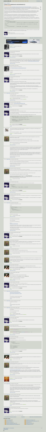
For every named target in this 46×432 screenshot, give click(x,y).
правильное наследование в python (10, 423)
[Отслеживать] (40, 9)
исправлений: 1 (24, 314)
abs (10, 124)
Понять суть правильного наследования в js (14, 4)
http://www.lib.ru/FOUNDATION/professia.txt (15, 292)
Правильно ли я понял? (29, 423)
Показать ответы (11, 230)
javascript (6, 5)
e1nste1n (11, 73)
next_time (11, 133)
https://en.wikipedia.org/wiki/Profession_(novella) (16, 293)
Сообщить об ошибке (5, 428)
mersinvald (11, 378)
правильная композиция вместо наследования (12, 424)
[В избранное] (40, 7)
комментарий (8, 51)
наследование (9, 5)
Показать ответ (11, 63)
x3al (10, 98)
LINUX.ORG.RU (7, 1)
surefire (11, 269)
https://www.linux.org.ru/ (5, 429)
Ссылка (14, 63)
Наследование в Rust (29, 424)
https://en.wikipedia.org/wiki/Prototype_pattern (19, 103)
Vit (10, 261)
